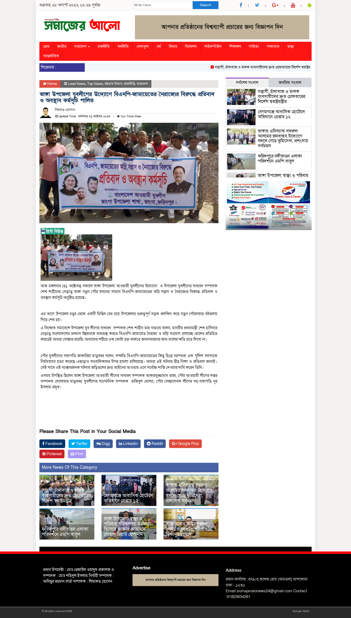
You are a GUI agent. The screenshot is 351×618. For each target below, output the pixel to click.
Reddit (157, 443)
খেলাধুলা (143, 46)
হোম (46, 46)
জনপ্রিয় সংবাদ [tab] (290, 82)
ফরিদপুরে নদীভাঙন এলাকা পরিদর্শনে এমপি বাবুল (65, 532)
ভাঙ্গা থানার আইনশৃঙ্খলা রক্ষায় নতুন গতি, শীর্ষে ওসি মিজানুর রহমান (189, 529)
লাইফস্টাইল (213, 46)
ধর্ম (159, 46)
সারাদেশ (80, 46)
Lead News (77, 83)
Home (51, 83)
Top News (95, 83)
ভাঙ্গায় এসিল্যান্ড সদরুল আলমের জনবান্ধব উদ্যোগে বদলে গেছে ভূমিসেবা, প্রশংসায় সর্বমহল (189, 493)
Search (205, 5)
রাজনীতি (104, 46)
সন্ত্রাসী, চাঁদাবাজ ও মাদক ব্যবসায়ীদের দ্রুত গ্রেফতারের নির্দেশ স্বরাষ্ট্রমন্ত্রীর (253, 67)
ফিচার (173, 46)
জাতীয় (61, 46)
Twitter (81, 443)
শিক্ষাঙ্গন (235, 46)
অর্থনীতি (123, 46)
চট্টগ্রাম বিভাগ (113, 83)
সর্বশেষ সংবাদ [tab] (247, 82)
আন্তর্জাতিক (51, 56)
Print (78, 454)
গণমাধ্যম (273, 46)
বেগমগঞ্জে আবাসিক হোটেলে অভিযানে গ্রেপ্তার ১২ (128, 498)
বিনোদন (191, 46)
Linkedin (130, 443)
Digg (105, 443)
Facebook (53, 443)
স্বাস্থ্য (290, 46)
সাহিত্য (254, 46)
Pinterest (54, 454)
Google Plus (188, 443)
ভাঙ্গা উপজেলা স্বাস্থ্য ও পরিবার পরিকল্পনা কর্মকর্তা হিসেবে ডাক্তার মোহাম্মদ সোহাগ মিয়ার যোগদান (127, 527)
